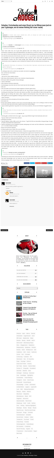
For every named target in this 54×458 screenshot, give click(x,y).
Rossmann (19, 412)
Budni (23, 349)
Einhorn (29, 361)
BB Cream (19, 338)
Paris (18, 405)
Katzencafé (19, 382)
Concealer (27, 354)
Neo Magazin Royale (27, 29)
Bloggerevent (24, 345)
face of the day (21, 428)
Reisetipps (19, 408)
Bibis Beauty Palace (28, 342)
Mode (26, 396)
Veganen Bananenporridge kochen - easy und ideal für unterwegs (27, 175)
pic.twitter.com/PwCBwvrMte (15, 36)
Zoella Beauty (30, 424)
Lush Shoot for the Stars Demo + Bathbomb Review (30, 296)
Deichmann (19, 359)
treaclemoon (20, 431)
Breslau (18, 349)
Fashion (25, 366)
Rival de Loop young (30, 410)
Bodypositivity (20, 347)
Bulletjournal (29, 349)
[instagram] (45, 1)
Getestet (25, 370)
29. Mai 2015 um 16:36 (15, 194)
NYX (30, 396)
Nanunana (25, 398)
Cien (22, 354)
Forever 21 (19, 368)
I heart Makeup (28, 377)
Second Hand (20, 417)
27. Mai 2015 (18, 38)
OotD (24, 403)
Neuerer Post (4, 230)
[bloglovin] (52, 1)
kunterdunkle (8, 183)
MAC (21, 389)
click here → (23, 262)
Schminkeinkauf (21, 415)
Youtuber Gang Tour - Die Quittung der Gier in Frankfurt (30, 302)
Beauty (23, 340)
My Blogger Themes (33, 455)
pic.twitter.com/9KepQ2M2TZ (19, 152)
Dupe (18, 361)
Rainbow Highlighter (31, 405)
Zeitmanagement (21, 424)
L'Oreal (26, 384)
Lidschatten (32, 384)
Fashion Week (31, 366)
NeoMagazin (34, 29)
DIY (31, 356)
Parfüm (33, 403)
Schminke (30, 412)
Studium (26, 417)
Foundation (32, 368)
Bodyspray (27, 347)
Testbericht (19, 419)
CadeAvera (19, 352)
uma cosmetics (28, 431)
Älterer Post (49, 230)
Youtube (26, 421)
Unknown (11, 192)
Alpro (23, 333)
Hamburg (25, 373)
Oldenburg (19, 403)
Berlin (33, 340)
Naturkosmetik (20, 401)
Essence (29, 363)
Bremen (34, 347)
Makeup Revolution (29, 389)
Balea (31, 338)
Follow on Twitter (21, 270)
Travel (31, 419)
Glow (29, 370)
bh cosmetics (20, 426)
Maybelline (26, 394)
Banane (18, 340)
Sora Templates (25, 455)
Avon (33, 335)
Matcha (29, 391)
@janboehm (5, 35)
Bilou (18, 345)
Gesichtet (19, 370)
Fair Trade (19, 366)
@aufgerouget (27, 448)
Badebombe (26, 338)
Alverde (33, 333)
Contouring (19, 356)
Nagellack (19, 398)
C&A (35, 349)
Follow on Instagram (22, 279)
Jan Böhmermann (19, 29)
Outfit (28, 403)
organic (28, 428)
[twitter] (50, 1)
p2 (32, 428)
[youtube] (43, 1)
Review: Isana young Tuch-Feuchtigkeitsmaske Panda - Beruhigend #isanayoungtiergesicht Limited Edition (27, 321)
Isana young (30, 380)
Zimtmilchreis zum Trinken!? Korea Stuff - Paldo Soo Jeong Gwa (9, 175)
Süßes (31, 417)
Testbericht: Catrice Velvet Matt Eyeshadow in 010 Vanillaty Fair (29, 308)
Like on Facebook (21, 273)
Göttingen (19, 373)
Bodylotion (31, 345)
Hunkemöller (20, 377)
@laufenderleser (6, 36)
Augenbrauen (27, 335)
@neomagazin (18, 45)
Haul (18, 375)
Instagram (19, 380)
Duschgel (23, 361)
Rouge (24, 412)
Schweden (28, 415)
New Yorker (28, 401)
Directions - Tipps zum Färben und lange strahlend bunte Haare (30, 313)
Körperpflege (20, 384)
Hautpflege (23, 375)
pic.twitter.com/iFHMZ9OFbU (9, 46)
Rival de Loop (20, 410)
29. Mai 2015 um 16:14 (11, 184)
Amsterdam (19, 335)
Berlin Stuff (19, 342)
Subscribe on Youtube (22, 276)
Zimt (42, 29)
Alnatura (19, 333)
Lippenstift (33, 387)
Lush (18, 389)
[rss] (31, 453)
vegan (35, 431)
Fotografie (25, 368)
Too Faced (26, 419)
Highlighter (30, 375)
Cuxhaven (26, 356)
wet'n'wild (19, 433)
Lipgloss (27, 387)
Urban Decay (20, 421)
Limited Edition (20, 387)
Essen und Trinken (21, 363)
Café (24, 352)
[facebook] (47, 1)
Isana (24, 380)
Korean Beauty (27, 382)
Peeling (22, 405)
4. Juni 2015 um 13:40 (15, 201)
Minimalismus (20, 396)
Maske (24, 391)
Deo (25, 359)
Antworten (7, 188)
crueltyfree (27, 426)
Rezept (39, 29)
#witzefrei (11, 45)
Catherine (34, 352)
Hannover (31, 373)
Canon (28, 352)
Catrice (18, 354)
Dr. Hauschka (30, 359)
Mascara (19, 391)
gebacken (13, 29)
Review (25, 408)
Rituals (34, 408)
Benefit (28, 340)
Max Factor (19, 394)
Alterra (28, 333)
